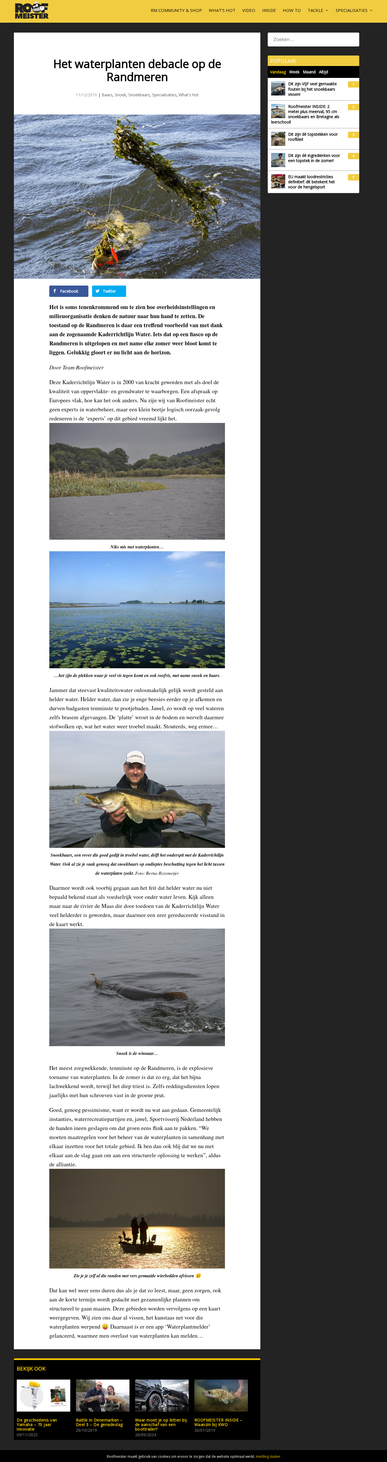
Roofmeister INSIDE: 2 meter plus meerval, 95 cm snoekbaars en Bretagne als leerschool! (305, 114)
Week (294, 72)
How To (292, 10)
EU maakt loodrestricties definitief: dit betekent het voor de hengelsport (311, 182)
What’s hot (222, 10)
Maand (309, 72)
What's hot (189, 94)
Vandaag (278, 72)
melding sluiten (268, 1456)
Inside (269, 10)
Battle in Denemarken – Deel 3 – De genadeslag (99, 1422)
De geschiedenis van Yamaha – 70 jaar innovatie (37, 1424)
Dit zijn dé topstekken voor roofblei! (313, 137)
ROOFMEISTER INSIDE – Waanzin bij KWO (218, 1422)
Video (248, 10)
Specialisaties (351, 10)
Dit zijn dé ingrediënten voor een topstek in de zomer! (314, 158)
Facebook (68, 291)
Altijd (323, 72)
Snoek (120, 94)
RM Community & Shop (176, 10)
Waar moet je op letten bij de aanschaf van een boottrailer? (161, 1424)
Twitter (109, 291)
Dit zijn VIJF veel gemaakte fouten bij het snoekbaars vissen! (312, 89)
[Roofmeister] (32, 18)
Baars (107, 94)
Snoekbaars (139, 94)
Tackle (315, 10)
